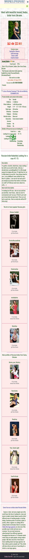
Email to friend (14, 58)
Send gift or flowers (14, 51)
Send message (14, 53)
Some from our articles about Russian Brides (14, 507)
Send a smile (14, 55)
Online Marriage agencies (9, 527)
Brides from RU (9, 556)
